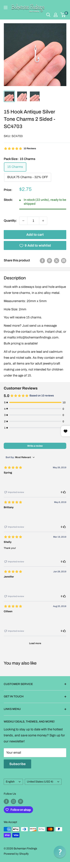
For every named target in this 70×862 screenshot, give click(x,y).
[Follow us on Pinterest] (20, 801)
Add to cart (35, 234)
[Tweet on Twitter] (56, 260)
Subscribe (17, 764)
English (10, 781)
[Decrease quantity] (23, 221)
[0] (63, 15)
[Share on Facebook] (42, 260)
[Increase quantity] (43, 221)
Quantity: (10, 220)
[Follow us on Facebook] (6, 801)
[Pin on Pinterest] (49, 260)
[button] (60, 852)
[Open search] (48, 15)
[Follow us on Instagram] (13, 801)
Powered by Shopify (16, 853)
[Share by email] (63, 260)
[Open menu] (5, 7)
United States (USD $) (40, 781)
